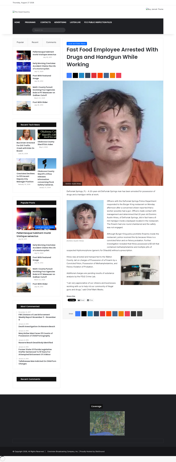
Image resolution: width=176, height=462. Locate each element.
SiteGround (99, 451)
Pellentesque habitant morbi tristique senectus (44, 53)
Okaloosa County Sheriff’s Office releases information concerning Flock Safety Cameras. (46, 178)
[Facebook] (69, 75)
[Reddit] (100, 75)
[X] (75, 75)
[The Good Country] (21, 11)
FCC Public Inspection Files (98, 22)
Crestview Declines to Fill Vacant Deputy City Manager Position (26, 177)
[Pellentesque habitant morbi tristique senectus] (24, 55)
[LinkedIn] (81, 75)
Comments (51, 42)
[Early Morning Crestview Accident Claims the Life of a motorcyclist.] (24, 67)
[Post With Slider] (24, 106)
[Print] (139, 313)
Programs (30, 22)
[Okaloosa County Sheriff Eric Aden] (47, 134)
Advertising (60, 22)
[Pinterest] (94, 75)
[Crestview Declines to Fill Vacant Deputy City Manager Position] (26, 164)
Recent (35, 42)
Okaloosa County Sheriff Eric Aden (46, 143)
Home (17, 22)
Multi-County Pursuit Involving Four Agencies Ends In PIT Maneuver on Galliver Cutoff (44, 91)
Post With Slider (40, 102)
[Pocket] (118, 75)
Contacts (45, 22)
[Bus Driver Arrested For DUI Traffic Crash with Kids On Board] (26, 135)
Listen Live (75, 22)
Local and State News (77, 44)
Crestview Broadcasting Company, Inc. (62, 451)
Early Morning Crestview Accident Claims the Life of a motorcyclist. (44, 66)
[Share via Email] (133, 313)
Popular (20, 42)
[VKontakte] (106, 75)
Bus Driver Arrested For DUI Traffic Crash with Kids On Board (26, 146)
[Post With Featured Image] (24, 79)
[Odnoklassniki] (112, 75)
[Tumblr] (87, 75)
